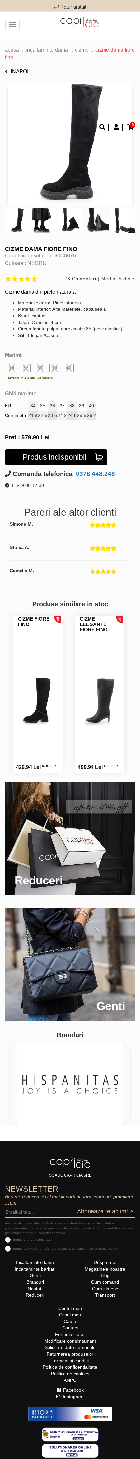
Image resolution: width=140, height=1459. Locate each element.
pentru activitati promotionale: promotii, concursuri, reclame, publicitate (65, 1248)
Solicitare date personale (70, 1347)
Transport (105, 1295)
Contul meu (70, 1308)
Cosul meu (70, 1314)
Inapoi (19, 71)
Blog (105, 1275)
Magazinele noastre (105, 1269)
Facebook (73, 1390)
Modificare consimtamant (70, 1341)
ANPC (70, 1380)
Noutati (35, 1288)
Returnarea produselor (70, 1354)
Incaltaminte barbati (35, 1269)
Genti (35, 1275)
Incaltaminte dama (47, 50)
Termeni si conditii (70, 1360)
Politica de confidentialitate (70, 1367)
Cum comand (105, 1282)
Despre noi (105, 1262)
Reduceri (35, 1295)
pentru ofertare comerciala (32, 1239)
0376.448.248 (94, 473)
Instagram (73, 1396)
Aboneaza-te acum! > (105, 1211)
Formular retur (70, 1334)
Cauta (70, 1321)
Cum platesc (105, 1288)
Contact (70, 1327)
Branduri (35, 1282)
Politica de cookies (70, 1373)
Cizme (82, 50)
